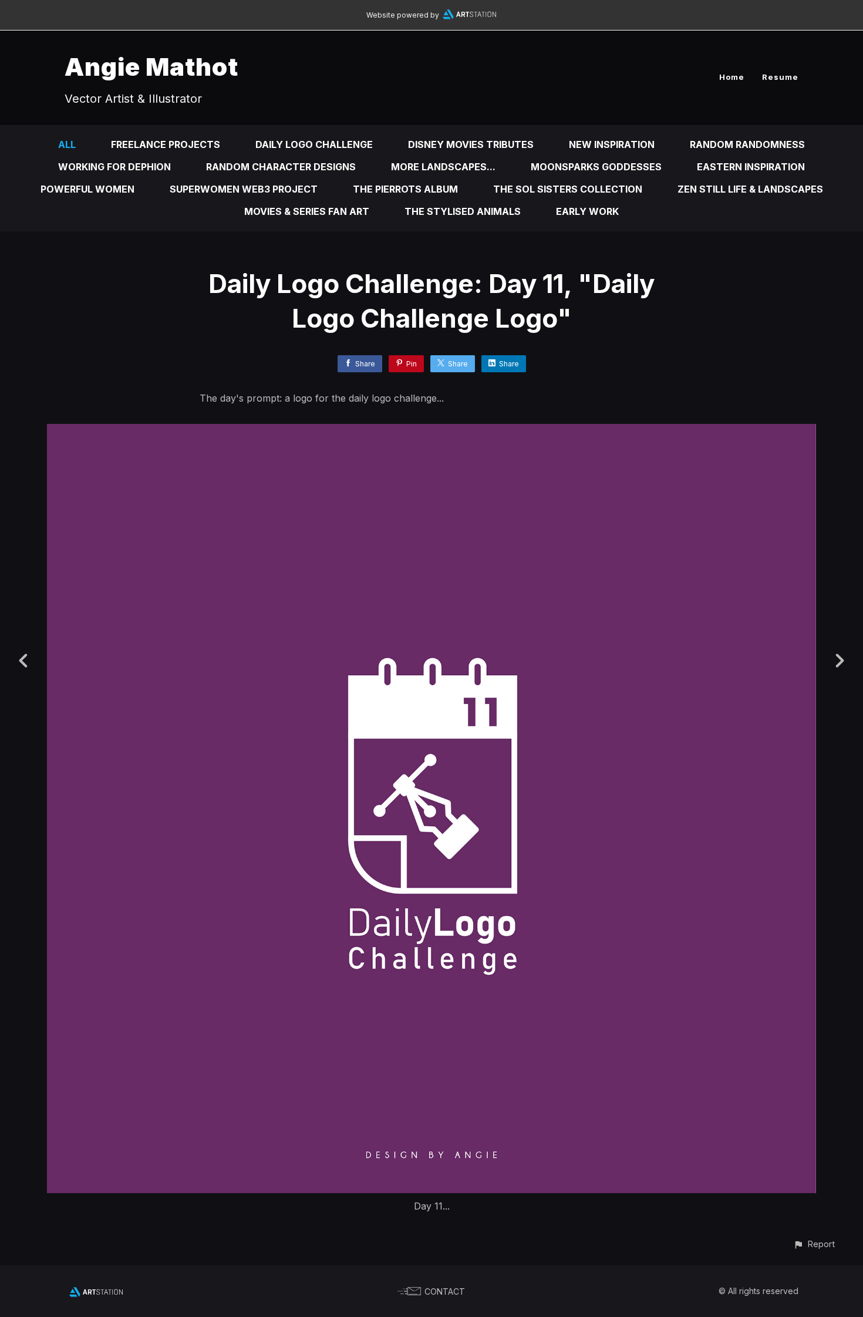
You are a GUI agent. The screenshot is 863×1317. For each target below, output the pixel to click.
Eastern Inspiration (751, 167)
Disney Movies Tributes (471, 144)
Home (731, 77)
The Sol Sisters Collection (567, 189)
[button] (814, 1244)
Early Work (587, 211)
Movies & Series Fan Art (306, 211)
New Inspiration (612, 144)
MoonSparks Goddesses (596, 167)
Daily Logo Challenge (314, 144)
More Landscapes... (443, 167)
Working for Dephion (114, 167)
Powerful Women (87, 189)
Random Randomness (747, 144)
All (67, 144)
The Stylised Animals (462, 211)
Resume (780, 77)
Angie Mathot (151, 67)
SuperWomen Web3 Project (244, 189)
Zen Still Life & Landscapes (750, 189)
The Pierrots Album (405, 189)
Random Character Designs (281, 167)
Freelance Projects (165, 144)
